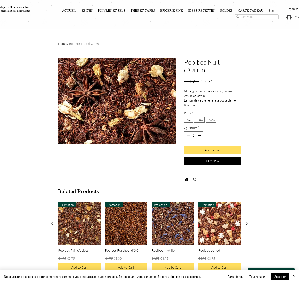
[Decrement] (187, 135)
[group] (149, 237)
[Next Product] (246, 223)
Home (62, 44)
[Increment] (199, 135)
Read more (191, 105)
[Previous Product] (52, 223)
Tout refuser (257, 276)
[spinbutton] (193, 135)
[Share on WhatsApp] (194, 179)
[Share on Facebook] (186, 179)
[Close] (294, 276)
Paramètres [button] (235, 276)
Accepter (280, 276)
